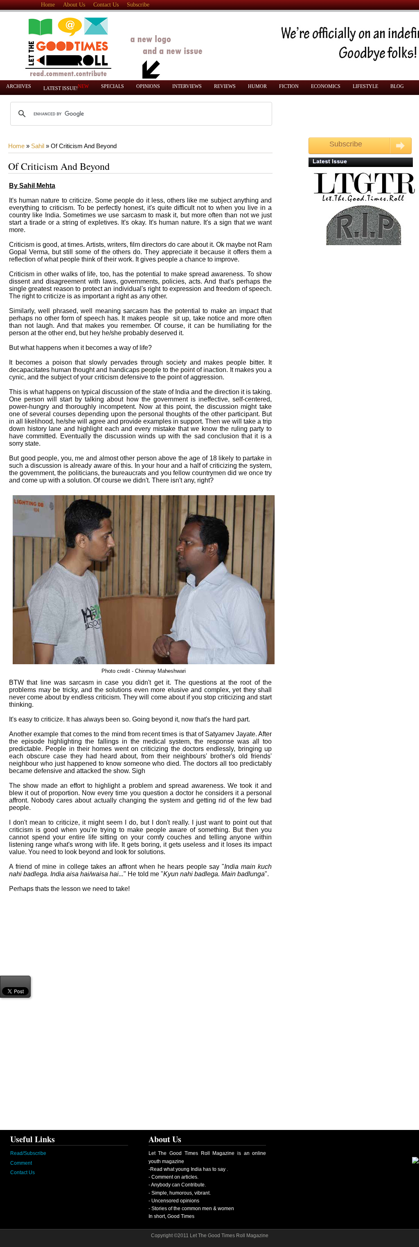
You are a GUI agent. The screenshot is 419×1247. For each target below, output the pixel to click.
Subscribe (138, 5)
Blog (397, 86)
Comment (21, 1163)
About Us (74, 5)
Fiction (289, 86)
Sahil (37, 145)
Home (48, 5)
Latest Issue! (66, 87)
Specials (112, 86)
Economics (325, 86)
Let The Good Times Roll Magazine (229, 1235)
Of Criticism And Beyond (59, 166)
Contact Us (106, 5)
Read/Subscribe (28, 1153)
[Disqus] (129, 1010)
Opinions (148, 86)
